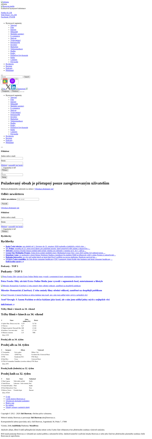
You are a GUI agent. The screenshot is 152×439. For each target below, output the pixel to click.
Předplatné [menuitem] (10, 70)
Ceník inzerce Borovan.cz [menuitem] (15, 399)
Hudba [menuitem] (13, 51)
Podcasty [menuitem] (9, 68)
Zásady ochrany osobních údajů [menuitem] (18, 407)
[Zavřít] (2, 147)
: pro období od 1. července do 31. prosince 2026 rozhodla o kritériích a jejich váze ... (46, 246)
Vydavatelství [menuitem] (15, 40)
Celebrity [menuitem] (13, 60)
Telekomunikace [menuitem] (16, 49)
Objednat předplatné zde (10, 208)
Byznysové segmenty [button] (14, 23)
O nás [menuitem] (8, 397)
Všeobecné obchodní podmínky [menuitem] (18, 401)
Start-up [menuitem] (13, 38)
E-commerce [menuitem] (15, 36)
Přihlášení (15, 91)
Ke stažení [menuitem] (10, 405)
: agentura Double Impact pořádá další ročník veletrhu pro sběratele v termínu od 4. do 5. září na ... (46, 251)
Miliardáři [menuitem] (14, 32)
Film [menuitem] (12, 27)
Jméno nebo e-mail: (8, 156)
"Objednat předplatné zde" (44, 189)
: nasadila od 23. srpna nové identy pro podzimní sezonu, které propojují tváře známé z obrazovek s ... (48, 249)
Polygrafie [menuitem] (14, 62)
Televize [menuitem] (13, 25)
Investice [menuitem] (13, 45)
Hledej (4, 177)
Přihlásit (4, 165)
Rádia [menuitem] (12, 58)
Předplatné (5, 91)
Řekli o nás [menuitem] (10, 403)
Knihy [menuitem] (12, 53)
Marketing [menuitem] (14, 47)
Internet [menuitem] (13, 30)
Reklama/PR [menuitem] (15, 42)
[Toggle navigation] (23, 91)
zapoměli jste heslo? (15, 165)
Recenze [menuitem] (9, 66)
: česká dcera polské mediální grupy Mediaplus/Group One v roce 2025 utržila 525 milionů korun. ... (55, 253)
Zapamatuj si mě (9, 168)
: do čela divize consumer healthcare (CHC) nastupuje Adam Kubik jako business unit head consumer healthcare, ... (59, 259)
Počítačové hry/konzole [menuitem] (19, 55)
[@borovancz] (8, 89)
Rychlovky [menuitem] (10, 64)
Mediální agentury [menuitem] (17, 34)
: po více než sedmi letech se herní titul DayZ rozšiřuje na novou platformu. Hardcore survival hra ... (51, 257)
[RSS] (3, 89)
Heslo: (3, 161)
